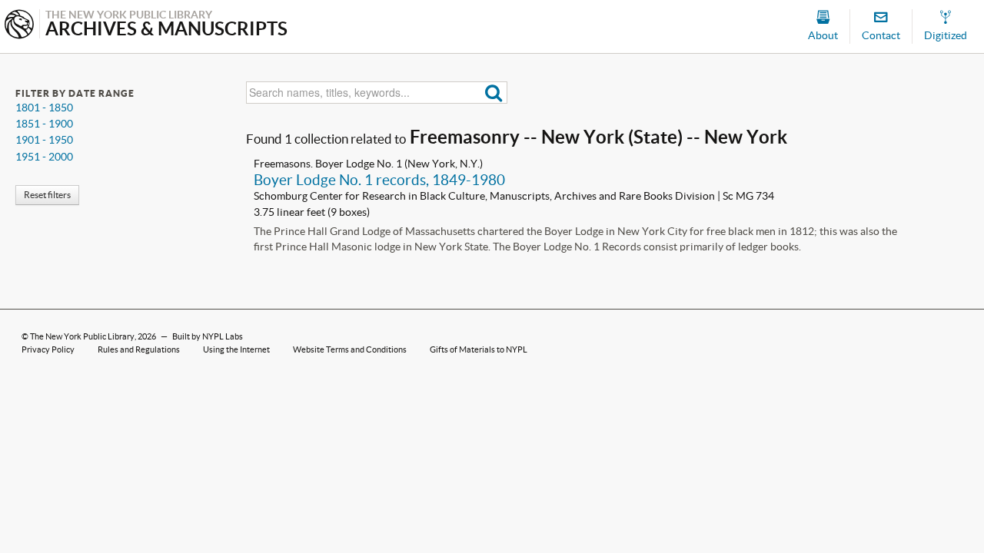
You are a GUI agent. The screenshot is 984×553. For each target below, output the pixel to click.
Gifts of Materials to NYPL (478, 349)
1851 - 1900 (44, 124)
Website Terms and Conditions (350, 349)
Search (493, 92)
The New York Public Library (82, 336)
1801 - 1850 (44, 107)
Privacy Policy (48, 349)
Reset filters (47, 195)
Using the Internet (236, 349)
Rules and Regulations (139, 349)
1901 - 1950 (44, 140)
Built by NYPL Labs (207, 336)
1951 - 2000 (44, 157)
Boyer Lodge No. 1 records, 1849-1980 (379, 179)
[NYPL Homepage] (19, 25)
